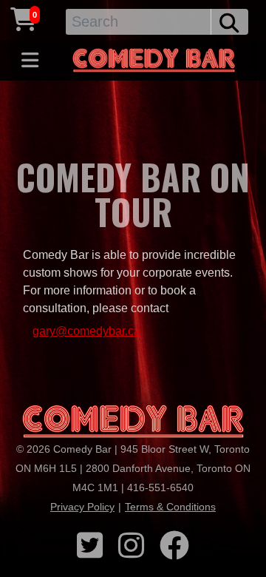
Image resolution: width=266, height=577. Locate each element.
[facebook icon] (174, 546)
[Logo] (133, 422)
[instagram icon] (131, 546)
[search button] (229, 22)
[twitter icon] (90, 546)
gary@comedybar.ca (86, 331)
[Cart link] (23, 20)
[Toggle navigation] (30, 61)
